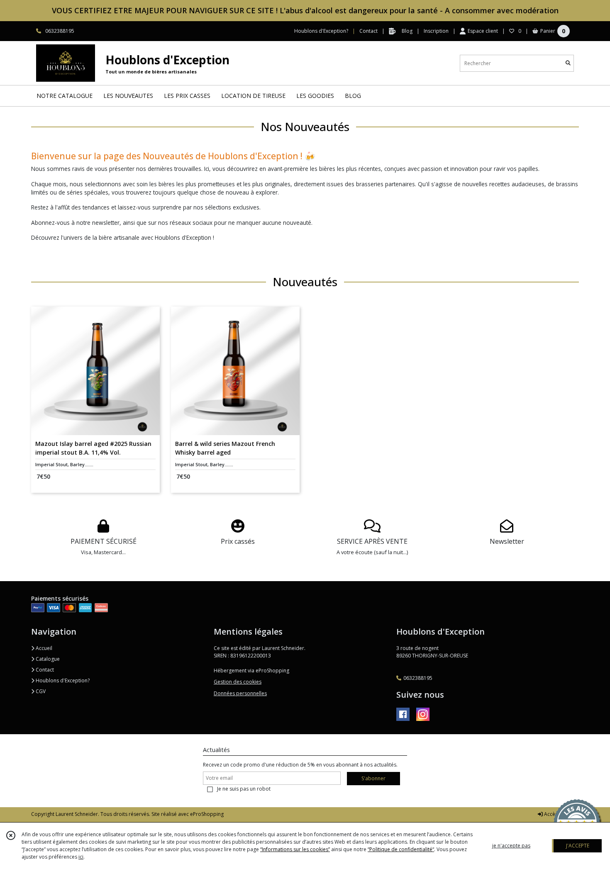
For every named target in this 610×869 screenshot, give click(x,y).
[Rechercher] (568, 63)
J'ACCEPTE (577, 845)
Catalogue (47, 658)
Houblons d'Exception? (62, 680)
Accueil (43, 648)
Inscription (436, 30)
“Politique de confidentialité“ (401, 849)
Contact (368, 30)
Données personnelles (240, 693)
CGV (40, 691)
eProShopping (207, 814)
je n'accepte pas (511, 845)
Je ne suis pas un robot (244, 788)
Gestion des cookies (237, 681)
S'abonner (373, 778)
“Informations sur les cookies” (295, 849)
